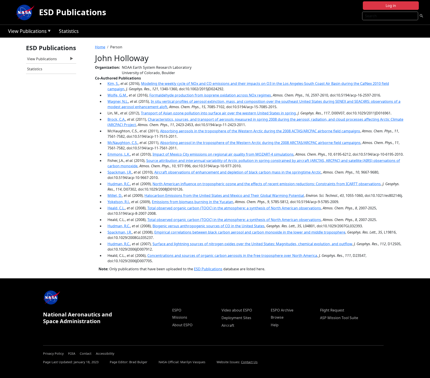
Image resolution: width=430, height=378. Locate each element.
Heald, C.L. (116, 208)
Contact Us (249, 362)
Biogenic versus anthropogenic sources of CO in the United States (208, 225)
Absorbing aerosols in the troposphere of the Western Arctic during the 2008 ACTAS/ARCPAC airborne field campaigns (260, 131)
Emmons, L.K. (119, 154)
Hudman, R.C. (119, 183)
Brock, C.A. (116, 119)
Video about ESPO (236, 310)
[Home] (26, 12)
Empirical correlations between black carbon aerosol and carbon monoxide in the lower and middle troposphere (249, 232)
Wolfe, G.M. (117, 95)
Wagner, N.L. (118, 101)
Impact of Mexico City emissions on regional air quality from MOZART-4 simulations (223, 154)
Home (100, 47)
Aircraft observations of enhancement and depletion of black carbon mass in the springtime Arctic (237, 172)
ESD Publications (72, 12)
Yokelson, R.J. (118, 201)
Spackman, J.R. (120, 172)
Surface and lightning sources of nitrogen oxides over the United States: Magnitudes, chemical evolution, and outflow (252, 243)
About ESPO (182, 324)
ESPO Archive (282, 310)
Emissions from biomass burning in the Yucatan (192, 201)
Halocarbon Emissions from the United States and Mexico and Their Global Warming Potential (224, 195)
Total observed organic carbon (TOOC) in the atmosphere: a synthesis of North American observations (234, 208)
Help (275, 324)
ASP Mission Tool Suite (339, 317)
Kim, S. (113, 83)
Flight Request (332, 310)
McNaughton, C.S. (123, 142)
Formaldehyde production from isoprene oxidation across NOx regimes (210, 95)
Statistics (69, 31)
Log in (391, 5)
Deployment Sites (236, 317)
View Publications (26, 32)
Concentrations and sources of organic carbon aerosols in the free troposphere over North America (232, 255)
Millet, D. (115, 195)
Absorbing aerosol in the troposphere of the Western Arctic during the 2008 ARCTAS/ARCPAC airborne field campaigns (260, 142)
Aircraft (227, 325)
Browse (277, 317)
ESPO (176, 310)
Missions (179, 317)
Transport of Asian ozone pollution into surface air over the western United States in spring (218, 113)
